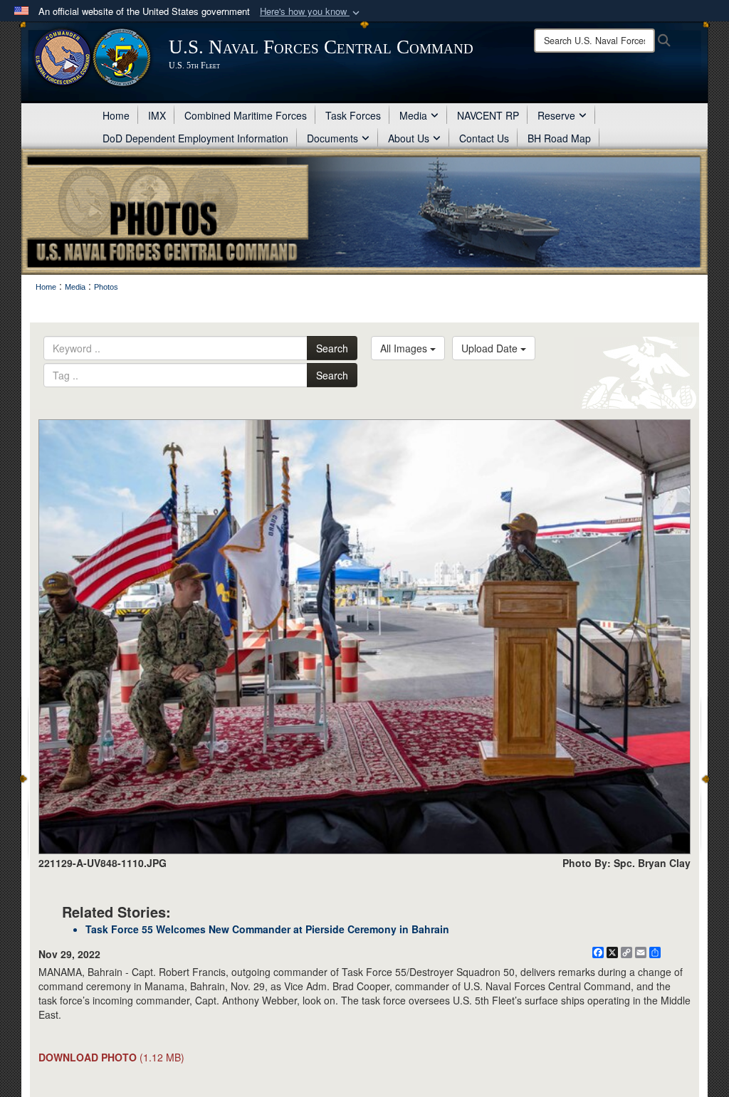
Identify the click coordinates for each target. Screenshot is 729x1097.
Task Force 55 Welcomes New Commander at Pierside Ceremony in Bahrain (267, 929)
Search (332, 348)
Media (413, 115)
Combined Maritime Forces (245, 115)
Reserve (556, 115)
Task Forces (353, 115)
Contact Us (484, 138)
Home (116, 115)
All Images (405, 348)
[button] (311, 11)
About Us (408, 138)
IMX (157, 115)
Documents (332, 138)
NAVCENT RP (488, 115)
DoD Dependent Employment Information (195, 138)
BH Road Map (559, 138)
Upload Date (490, 348)
